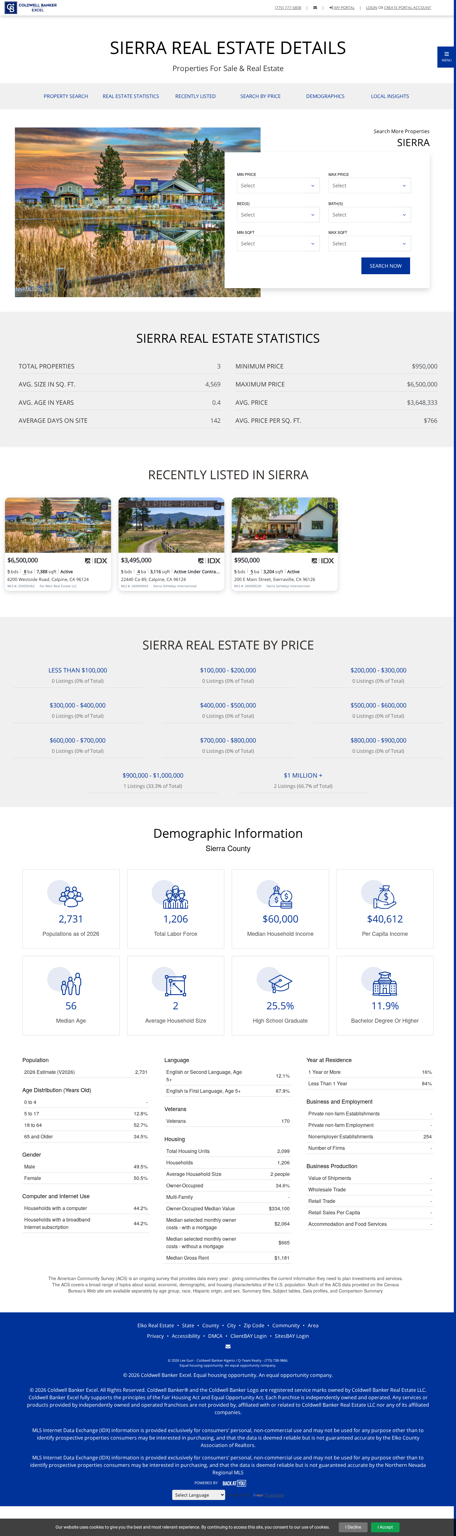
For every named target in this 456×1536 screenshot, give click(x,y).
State (188, 1325)
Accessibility (186, 1336)
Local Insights (390, 96)
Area (313, 1325)
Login (371, 7)
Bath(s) (336, 203)
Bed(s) (243, 203)
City (231, 1325)
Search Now (386, 265)
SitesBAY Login (292, 1336)
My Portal (344, 7)
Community (286, 1325)
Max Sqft (338, 232)
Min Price (246, 174)
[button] (446, 57)
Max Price (339, 174)
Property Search (66, 96)
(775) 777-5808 (288, 7)
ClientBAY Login (248, 1336)
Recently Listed (195, 96)
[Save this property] (104, 506)
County (210, 1325)
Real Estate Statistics (131, 96)
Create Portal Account (407, 7)
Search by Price (260, 96)
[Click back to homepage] (29, 7)
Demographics (325, 96)
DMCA (215, 1336)
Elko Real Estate (155, 1325)
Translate (274, 1495)
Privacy (155, 1336)
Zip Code (254, 1325)
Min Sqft (245, 232)
